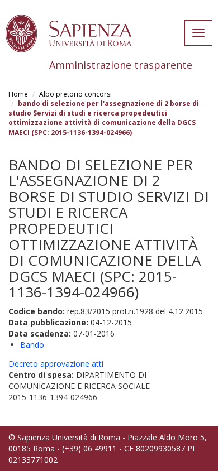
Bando (32, 344)
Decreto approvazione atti (55, 363)
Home (18, 94)
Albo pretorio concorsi (75, 94)
